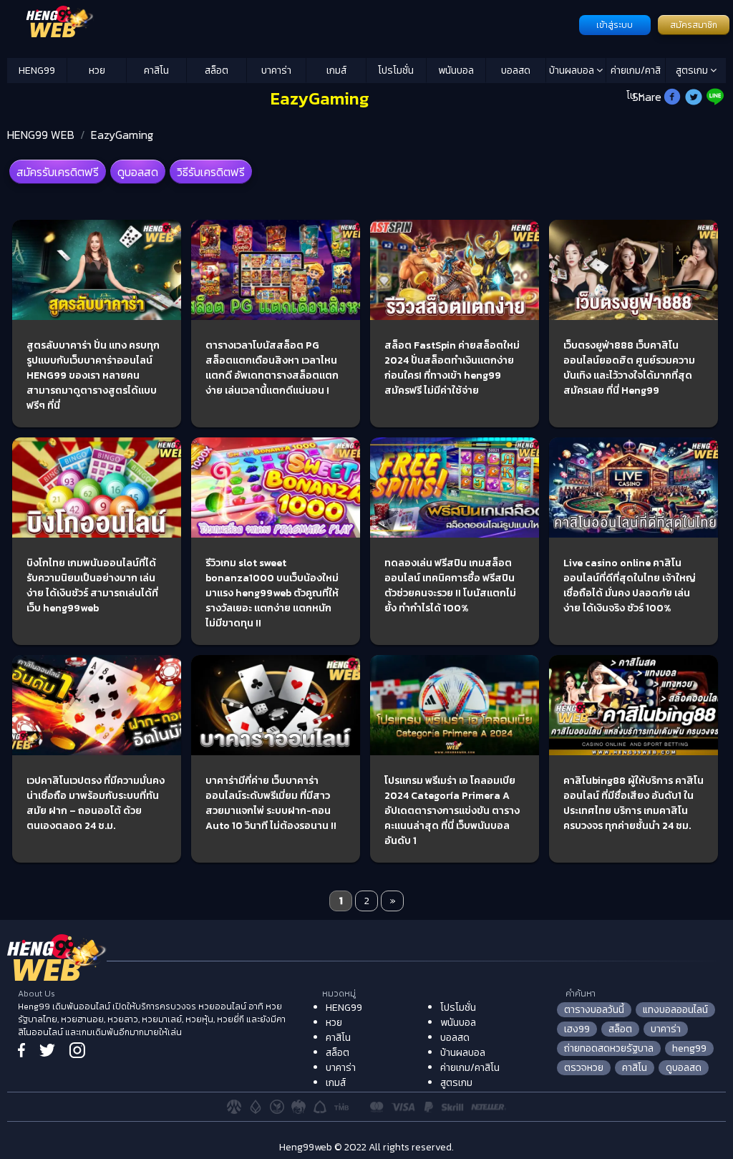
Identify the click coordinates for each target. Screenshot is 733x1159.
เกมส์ (336, 70)
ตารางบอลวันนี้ (594, 1009)
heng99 (689, 1048)
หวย (97, 70)
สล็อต (216, 70)
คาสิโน (156, 70)
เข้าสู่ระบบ (614, 25)
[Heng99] (291, 24)
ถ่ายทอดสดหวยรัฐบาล (609, 1048)
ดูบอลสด (137, 171)
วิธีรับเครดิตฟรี (211, 171)
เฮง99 (577, 1029)
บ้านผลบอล (572, 70)
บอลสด (515, 70)
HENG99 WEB (40, 134)
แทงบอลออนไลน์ (675, 1009)
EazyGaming (122, 134)
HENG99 (37, 70)
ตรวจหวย (583, 1067)
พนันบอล (456, 70)
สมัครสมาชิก (693, 25)
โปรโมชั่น (396, 70)
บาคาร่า (276, 70)
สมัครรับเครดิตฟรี (57, 171)
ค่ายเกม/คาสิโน (636, 73)
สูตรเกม (693, 70)
